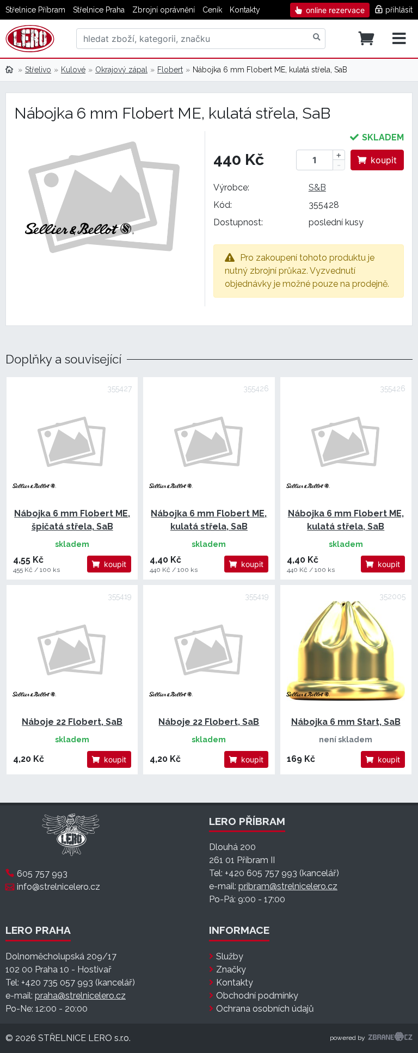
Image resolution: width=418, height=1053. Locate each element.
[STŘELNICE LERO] (29, 38)
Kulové (73, 69)
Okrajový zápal (121, 69)
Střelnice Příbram (35, 9)
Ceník (212, 9)
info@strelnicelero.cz (58, 887)
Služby (229, 956)
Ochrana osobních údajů (265, 1008)
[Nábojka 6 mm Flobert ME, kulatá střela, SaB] (209, 443)
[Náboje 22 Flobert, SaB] (72, 651)
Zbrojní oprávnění (163, 9)
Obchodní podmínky (257, 995)
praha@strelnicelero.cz (80, 995)
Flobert (170, 69)
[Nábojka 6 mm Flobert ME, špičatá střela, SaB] (72, 443)
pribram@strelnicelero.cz (287, 886)
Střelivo (38, 69)
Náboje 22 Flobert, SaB (72, 722)
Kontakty (245, 9)
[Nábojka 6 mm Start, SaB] (346, 651)
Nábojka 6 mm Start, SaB (346, 722)
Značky (231, 969)
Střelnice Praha (99, 9)
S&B (317, 187)
